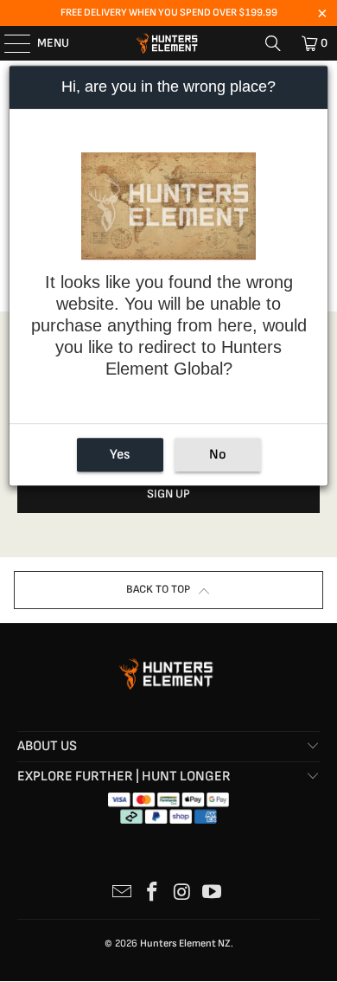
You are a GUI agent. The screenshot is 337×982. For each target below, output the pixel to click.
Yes (120, 455)
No (217, 455)
